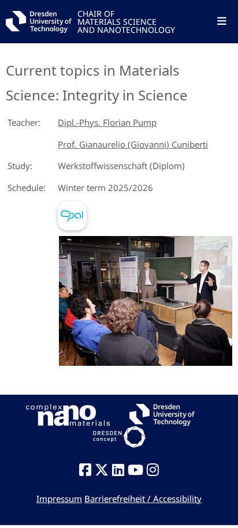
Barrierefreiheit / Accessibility (143, 498)
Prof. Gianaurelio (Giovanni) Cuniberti (133, 144)
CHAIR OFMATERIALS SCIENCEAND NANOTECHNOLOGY (126, 21)
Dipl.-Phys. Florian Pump (107, 122)
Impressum (59, 498)
